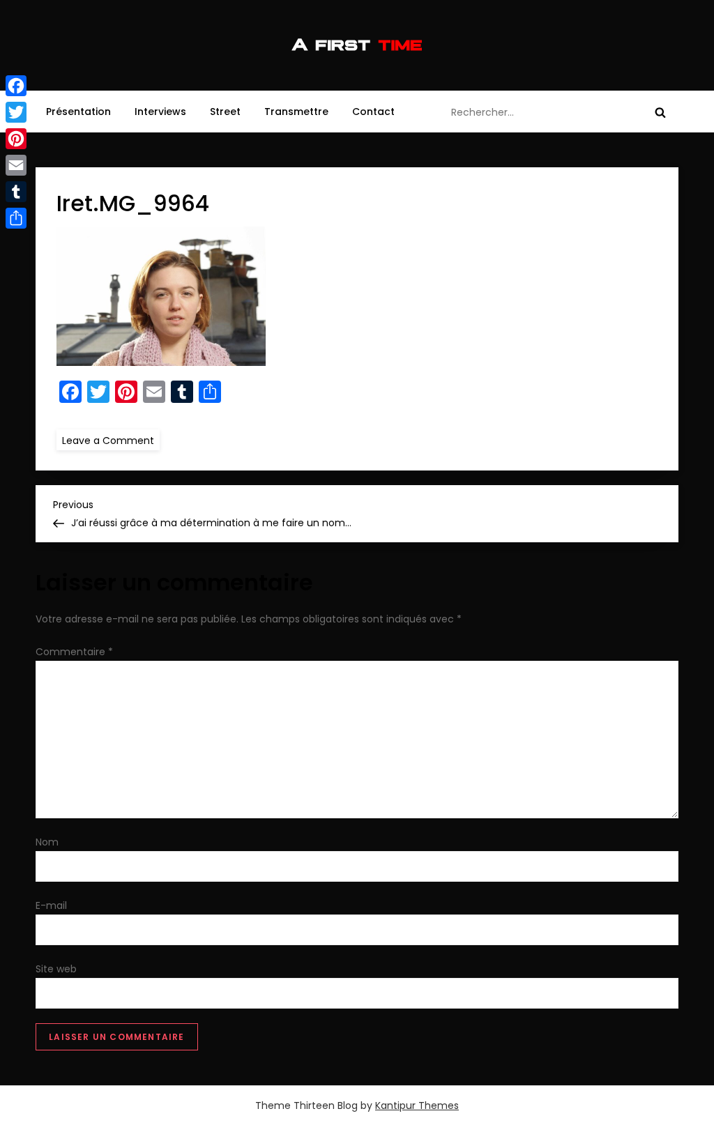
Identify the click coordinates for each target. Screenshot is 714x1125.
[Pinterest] (16, 138)
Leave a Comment (111, 439)
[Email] (16, 165)
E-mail (51, 905)
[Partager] (16, 218)
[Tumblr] (16, 191)
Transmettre (296, 111)
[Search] (660, 112)
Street (225, 111)
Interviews (160, 111)
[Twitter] (16, 112)
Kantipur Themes (417, 1105)
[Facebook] (16, 85)
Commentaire (74, 652)
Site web (56, 969)
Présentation (78, 111)
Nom (47, 842)
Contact (373, 111)
